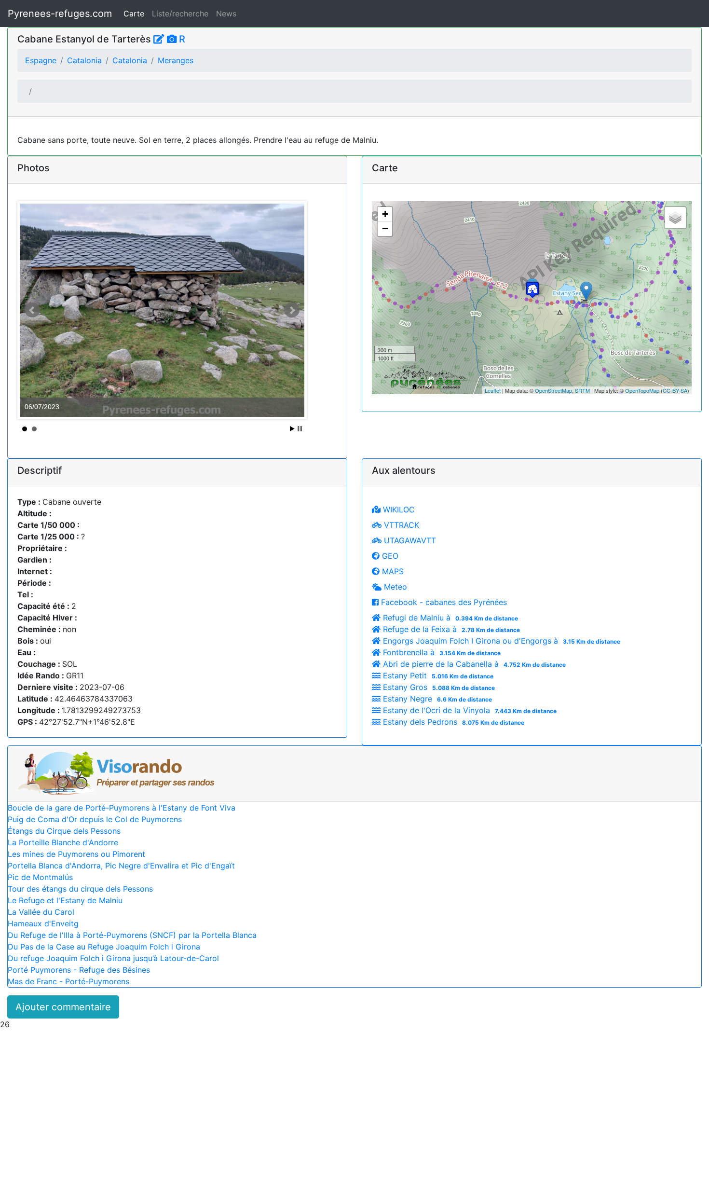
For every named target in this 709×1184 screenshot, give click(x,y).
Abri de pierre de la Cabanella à (473, 664)
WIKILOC (398, 509)
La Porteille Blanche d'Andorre (63, 842)
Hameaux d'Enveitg (43, 923)
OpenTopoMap (642, 390)
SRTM (582, 390)
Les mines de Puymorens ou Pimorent (76, 854)
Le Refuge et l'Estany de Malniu (65, 900)
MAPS (392, 571)
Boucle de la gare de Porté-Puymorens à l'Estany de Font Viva (121, 807)
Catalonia (84, 60)
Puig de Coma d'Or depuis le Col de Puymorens (95, 819)
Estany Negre (436, 698)
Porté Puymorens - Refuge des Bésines (79, 970)
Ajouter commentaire (63, 1007)
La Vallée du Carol (41, 912)
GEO (389, 556)
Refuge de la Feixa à (450, 629)
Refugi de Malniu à (449, 617)
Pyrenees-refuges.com (60, 13)
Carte (133, 13)
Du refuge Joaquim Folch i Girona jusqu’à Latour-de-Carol (113, 958)
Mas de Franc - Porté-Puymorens (68, 981)
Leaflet (493, 390)
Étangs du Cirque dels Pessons (64, 831)
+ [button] (385, 214)
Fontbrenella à (441, 652)
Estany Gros (438, 687)
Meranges (175, 60)
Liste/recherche (180, 13)
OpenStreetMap (553, 390)
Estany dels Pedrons (452, 722)
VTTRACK (400, 525)
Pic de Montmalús (40, 877)
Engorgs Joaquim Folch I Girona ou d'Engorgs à (500, 641)
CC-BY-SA (675, 390)
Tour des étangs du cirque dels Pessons (80, 889)
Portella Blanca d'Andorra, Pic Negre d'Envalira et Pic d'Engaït (121, 865)
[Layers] (675, 217)
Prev (32, 310)
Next (292, 310)
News (226, 13)
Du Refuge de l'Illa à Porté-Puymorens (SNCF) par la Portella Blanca (132, 935)
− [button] (385, 228)
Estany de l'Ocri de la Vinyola (469, 710)
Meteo (394, 587)
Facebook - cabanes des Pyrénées (443, 602)
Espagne (40, 60)
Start (292, 428)
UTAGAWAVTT (409, 540)
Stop (300, 428)
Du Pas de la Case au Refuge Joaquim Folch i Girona (104, 946)
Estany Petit (437, 675)
